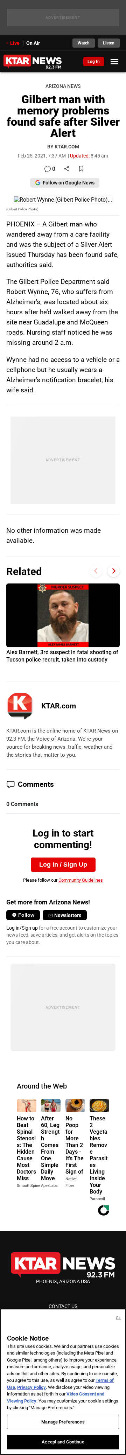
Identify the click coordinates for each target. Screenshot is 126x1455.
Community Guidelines (80, 880)
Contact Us (63, 1306)
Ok (118, 1318)
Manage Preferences (62, 1422)
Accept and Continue (63, 1441)
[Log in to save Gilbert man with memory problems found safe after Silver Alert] (81, 169)
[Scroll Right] (113, 571)
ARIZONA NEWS (63, 86)
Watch (84, 43)
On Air (33, 43)
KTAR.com (58, 706)
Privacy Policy (31, 1387)
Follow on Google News (68, 183)
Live (15, 43)
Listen (108, 43)
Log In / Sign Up (63, 864)
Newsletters (67, 915)
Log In (94, 61)
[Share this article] (66, 169)
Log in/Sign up (22, 928)
